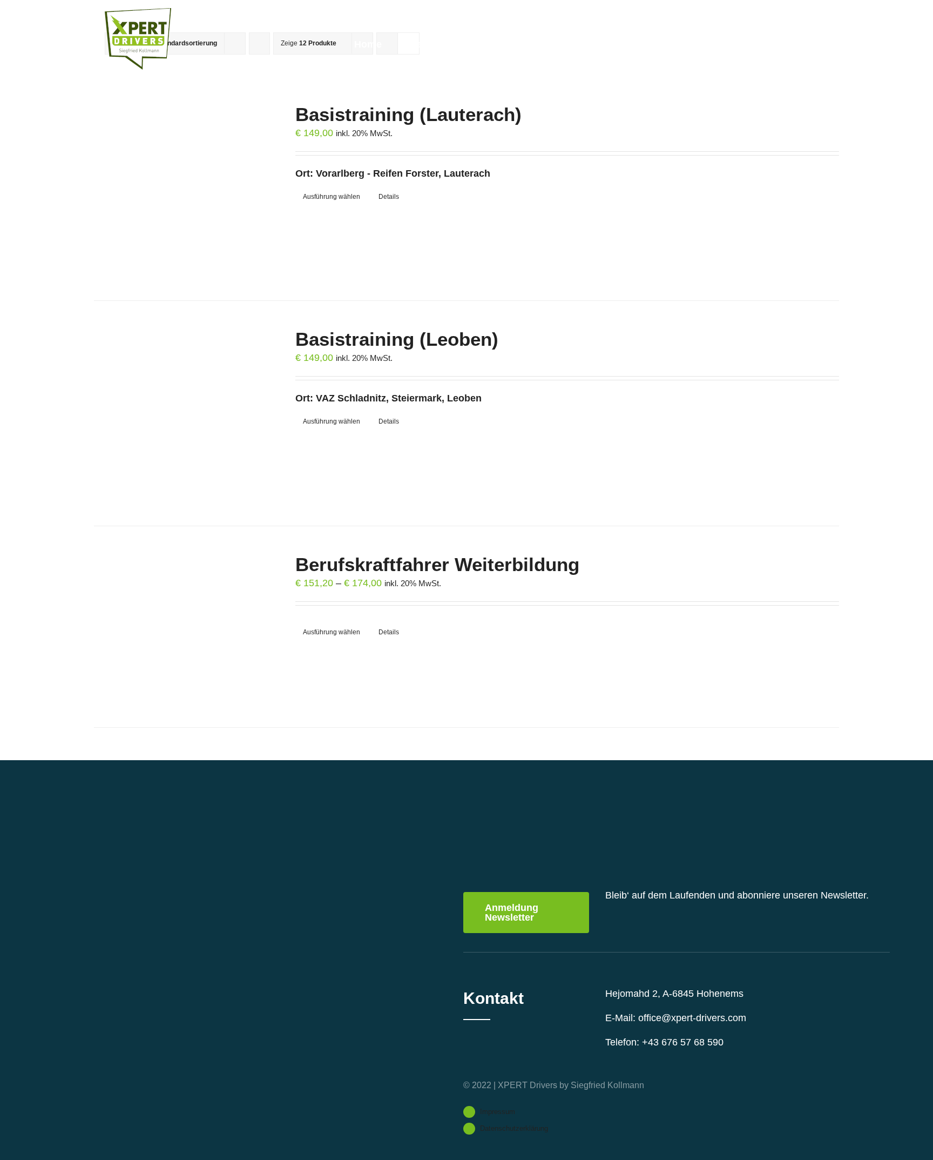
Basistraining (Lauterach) (408, 114)
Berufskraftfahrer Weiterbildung (437, 564)
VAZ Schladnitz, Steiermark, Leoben (399, 398)
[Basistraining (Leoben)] (179, 413)
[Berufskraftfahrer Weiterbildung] (179, 626)
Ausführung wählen (331, 196)
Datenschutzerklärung (514, 1128)
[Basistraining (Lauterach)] (179, 188)
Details (388, 196)
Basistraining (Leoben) (396, 339)
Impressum (497, 1112)
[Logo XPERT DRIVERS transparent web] (138, 13)
